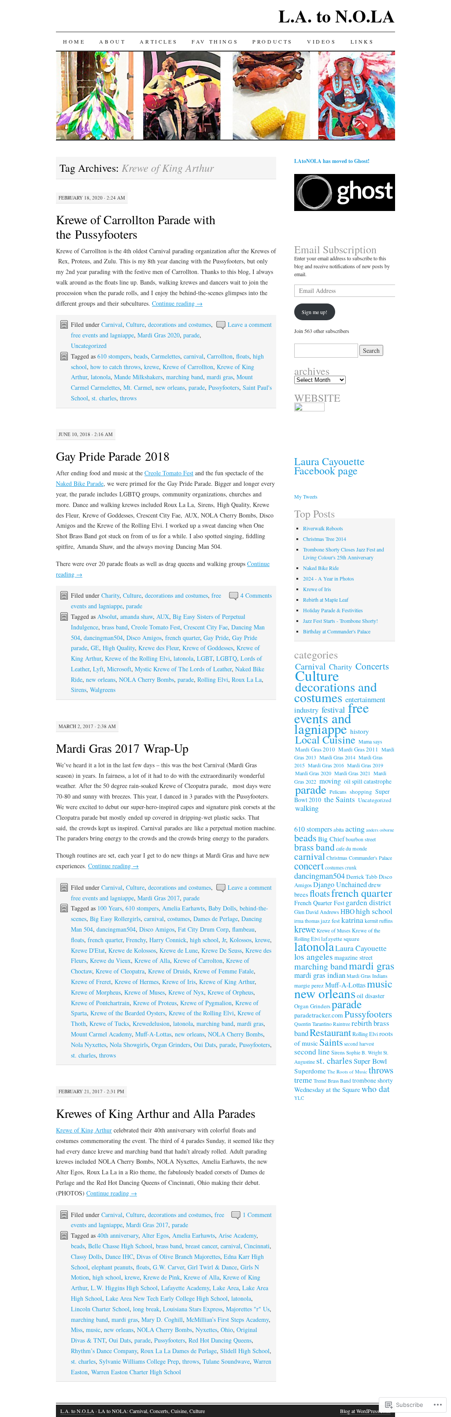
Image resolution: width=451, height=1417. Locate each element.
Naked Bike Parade (80, 483)
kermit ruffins (379, 920)
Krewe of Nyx (186, 992)
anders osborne (380, 830)
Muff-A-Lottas (153, 1034)
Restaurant (330, 1032)
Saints (331, 1042)
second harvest (359, 1043)
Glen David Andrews (316, 911)
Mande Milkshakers (138, 377)
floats (242, 356)
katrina (352, 919)
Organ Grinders (171, 1044)
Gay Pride (216, 637)
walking (306, 808)
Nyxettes (206, 1329)
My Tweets (306, 496)
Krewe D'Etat (88, 950)
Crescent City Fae (206, 627)
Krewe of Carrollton (188, 367)
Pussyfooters (223, 387)
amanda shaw (136, 616)
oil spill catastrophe (368, 781)
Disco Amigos (144, 637)
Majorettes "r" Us (248, 1309)
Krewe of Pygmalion (206, 1003)
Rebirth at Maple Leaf (325, 599)
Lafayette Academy (185, 1288)
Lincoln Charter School (100, 1309)
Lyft (98, 669)
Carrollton (220, 356)
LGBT (205, 658)
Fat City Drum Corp (203, 929)
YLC (299, 1098)
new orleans (170, 387)
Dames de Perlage (215, 918)
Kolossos (240, 940)
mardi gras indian (319, 975)
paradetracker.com (318, 1014)
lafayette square (340, 939)
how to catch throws (115, 367)
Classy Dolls (86, 1256)
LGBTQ (226, 658)
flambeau (243, 929)
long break (146, 1309)
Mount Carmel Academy (101, 1034)
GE (95, 648)
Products (272, 41)
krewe (151, 367)
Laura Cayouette (361, 948)
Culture (135, 324)
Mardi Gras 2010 (315, 749)
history (359, 731)
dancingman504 (103, 637)
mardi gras (220, 377)
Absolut (107, 616)
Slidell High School (245, 1351)
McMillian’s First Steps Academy (227, 1319)
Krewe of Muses (144, 992)
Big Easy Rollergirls (115, 918)
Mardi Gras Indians (367, 975)
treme (303, 1079)
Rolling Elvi (212, 679)
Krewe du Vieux (110, 960)
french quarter (182, 637)
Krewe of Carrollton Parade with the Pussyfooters (135, 226)
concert (309, 865)
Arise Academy (237, 1235)
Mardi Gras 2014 (337, 757)
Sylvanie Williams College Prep (139, 1361)
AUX (162, 616)
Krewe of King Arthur (227, 981)
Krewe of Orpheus (230, 992)
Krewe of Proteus (155, 1003)
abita (338, 829)
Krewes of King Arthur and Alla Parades (155, 1113)
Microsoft (119, 669)
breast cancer (201, 1246)
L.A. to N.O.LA (336, 16)
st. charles (104, 398)
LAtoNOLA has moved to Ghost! (332, 161)
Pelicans (338, 791)
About (112, 41)
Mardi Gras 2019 (365, 765)
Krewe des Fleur (158, 648)
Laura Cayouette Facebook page (329, 465)
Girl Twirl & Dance (212, 1267)
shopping (361, 791)
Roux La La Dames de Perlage (178, 1351)
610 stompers (113, 356)
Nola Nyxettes (88, 1044)
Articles (158, 41)
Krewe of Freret (91, 981)
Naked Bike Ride (321, 567)
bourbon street (361, 839)
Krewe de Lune (178, 950)
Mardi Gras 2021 (352, 773)
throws (128, 398)
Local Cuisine (325, 739)
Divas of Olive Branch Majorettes (178, 1256)
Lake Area (226, 1288)
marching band (184, 377)
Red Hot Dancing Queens (220, 1340)
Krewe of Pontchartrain (100, 1003)
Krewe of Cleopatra (120, 971)
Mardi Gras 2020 (158, 335)
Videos (321, 41)
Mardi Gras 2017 (158, 898)
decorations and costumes (179, 324)
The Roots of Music (347, 1071)
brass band (115, 627)
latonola (101, 377)
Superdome (310, 1070)
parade (191, 335)
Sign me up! (314, 311)
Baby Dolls (222, 908)
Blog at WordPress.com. (365, 1410)
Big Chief (331, 838)
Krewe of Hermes (137, 981)
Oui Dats (205, 1044)
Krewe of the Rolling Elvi (137, 658)
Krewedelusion (151, 1023)
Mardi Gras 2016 (326, 765)
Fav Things (215, 41)
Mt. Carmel (137, 387)
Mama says (370, 741)
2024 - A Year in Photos (328, 578)
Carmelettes (165, 356)
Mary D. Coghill (162, 1319)
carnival (193, 356)
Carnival (111, 324)
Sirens (78, 689)
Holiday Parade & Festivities (333, 610)
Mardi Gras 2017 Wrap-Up (122, 748)
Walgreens (102, 689)
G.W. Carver (168, 1267)
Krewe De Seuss (221, 950)
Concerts (372, 666)
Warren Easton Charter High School (136, 1372)
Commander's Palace (370, 857)
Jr (224, 940)
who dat (376, 1089)
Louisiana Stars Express (192, 1309)
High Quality (119, 648)
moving (330, 781)
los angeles (313, 956)
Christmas (336, 857)
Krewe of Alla (152, 960)
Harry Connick (167, 940)
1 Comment (257, 1214)
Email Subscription (335, 249)
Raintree (341, 1024)
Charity (110, 595)
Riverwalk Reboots (323, 528)
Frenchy (136, 940)
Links (362, 41)
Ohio (227, 1329)
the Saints (339, 799)
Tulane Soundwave (226, 1361)
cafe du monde (351, 848)
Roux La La (247, 679)
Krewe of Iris (179, 981)
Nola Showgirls (129, 1044)
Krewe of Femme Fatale (223, 971)
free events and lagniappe (102, 335)
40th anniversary (117, 1235)
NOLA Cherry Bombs (146, 679)
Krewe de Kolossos (132, 950)
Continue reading (177, 303)
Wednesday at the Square (327, 1089)
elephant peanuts (112, 1267)
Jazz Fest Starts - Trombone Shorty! (340, 620)
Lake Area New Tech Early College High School (167, 1298)
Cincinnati (257, 1246)
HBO (347, 911)
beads (141, 356)
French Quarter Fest (319, 903)
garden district (368, 902)
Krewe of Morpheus (96, 992)
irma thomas (306, 921)
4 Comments (256, 595)
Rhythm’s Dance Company (104, 1351)
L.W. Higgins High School (124, 1288)
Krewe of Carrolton (198, 960)
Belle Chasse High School (120, 1246)
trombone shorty (372, 1080)
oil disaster (370, 996)
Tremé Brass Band (332, 1080)
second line (312, 1052)
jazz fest (330, 921)
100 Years (109, 908)
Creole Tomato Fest (168, 473)
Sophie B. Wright (364, 1052)
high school (204, 940)
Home (74, 41)
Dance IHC (119, 1256)
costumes (178, 918)
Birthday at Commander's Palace (336, 631)
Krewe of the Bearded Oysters (127, 1013)
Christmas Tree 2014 (324, 538)
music (93, 1329)
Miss (76, 1329)
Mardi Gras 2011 (358, 749)
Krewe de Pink (161, 1277)
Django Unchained (340, 884)
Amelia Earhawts (183, 908)
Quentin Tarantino (313, 1023)
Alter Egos (155, 1235)
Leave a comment (250, 324)
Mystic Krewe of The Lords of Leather (183, 669)
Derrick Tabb (361, 877)
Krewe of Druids (169, 971)
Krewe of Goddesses (207, 648)
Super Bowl (370, 1061)
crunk (351, 867)
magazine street (353, 957)
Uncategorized (89, 345)
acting (355, 828)
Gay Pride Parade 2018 (113, 456)
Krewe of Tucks (109, 1023)
